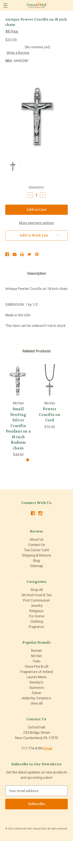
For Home (36, 616)
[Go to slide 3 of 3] (40, 459)
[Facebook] (7, 254)
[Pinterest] (37, 254)
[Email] (15, 254)
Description (36, 273)
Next (62, 407)
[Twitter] (29, 254)
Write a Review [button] (18, 53)
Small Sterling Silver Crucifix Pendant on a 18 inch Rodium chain (18, 429)
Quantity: (36, 187)
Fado (36, 661)
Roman (36, 651)
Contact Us (36, 545)
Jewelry (36, 606)
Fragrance (36, 627)
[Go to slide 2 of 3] (34, 459)
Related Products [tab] (36, 351)
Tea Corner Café (36, 550)
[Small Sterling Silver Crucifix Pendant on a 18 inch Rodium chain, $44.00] (18, 380)
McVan (36, 656)
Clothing (36, 621)
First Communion (36, 600)
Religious (36, 611)
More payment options (36, 223)
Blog (36, 561)
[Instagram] (40, 513)
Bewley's (36, 682)
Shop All (36, 590)
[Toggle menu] (5, 5)
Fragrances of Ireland (36, 672)
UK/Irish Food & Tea (36, 595)
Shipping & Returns (36, 555)
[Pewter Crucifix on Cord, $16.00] (49, 380)
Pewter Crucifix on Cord (49, 415)
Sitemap (36, 566)
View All (37, 703)
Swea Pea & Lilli (36, 666)
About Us (37, 539)
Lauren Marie (37, 677)
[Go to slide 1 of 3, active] (27, 459)
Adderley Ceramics (36, 698)
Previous (6, 407)
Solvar (36, 693)
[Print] (22, 254)
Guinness (36, 687)
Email (48, 748)
